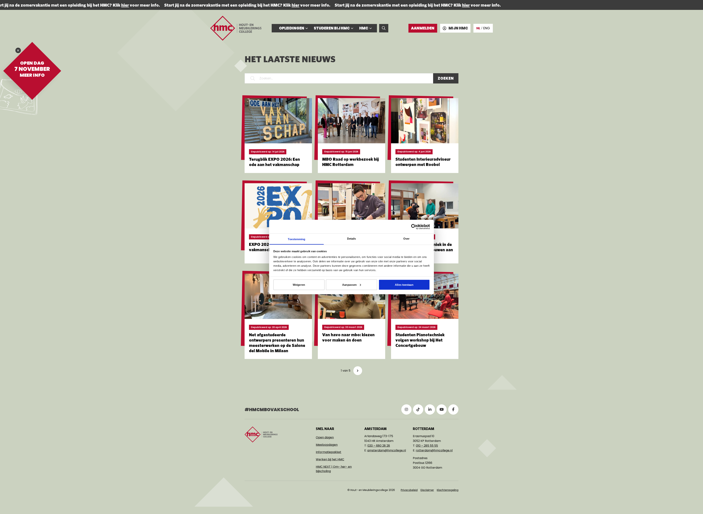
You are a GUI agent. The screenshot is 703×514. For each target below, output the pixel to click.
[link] (357, 370)
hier (120, 5)
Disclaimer (427, 490)
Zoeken (446, 78)
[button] (253, 78)
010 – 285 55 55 (427, 446)
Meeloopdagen (327, 445)
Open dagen (325, 437)
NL (478, 28)
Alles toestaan (404, 284)
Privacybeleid (409, 490)
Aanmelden (422, 28)
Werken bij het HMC (330, 459)
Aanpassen (349, 284)
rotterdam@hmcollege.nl (434, 450)
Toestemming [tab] (296, 239)
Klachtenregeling (447, 490)
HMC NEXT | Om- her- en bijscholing (334, 469)
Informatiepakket (328, 452)
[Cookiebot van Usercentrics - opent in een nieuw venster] (414, 226)
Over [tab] (406, 238)
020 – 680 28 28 (378, 446)
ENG (486, 28)
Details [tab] (351, 238)
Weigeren (299, 284)
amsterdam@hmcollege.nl (386, 450)
